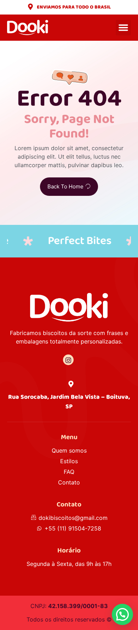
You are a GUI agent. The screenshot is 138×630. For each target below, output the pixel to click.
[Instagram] (68, 359)
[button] (123, 27)
